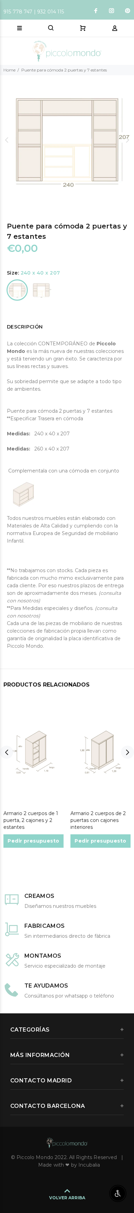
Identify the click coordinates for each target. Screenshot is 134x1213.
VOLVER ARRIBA (67, 1197)
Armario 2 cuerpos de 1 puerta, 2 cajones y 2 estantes (30, 820)
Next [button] (127, 139)
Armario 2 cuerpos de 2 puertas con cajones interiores (98, 820)
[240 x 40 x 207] (17, 290)
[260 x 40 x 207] (41, 290)
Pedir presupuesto (33, 841)
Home (9, 70)
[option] (67, 139)
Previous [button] (6, 139)
